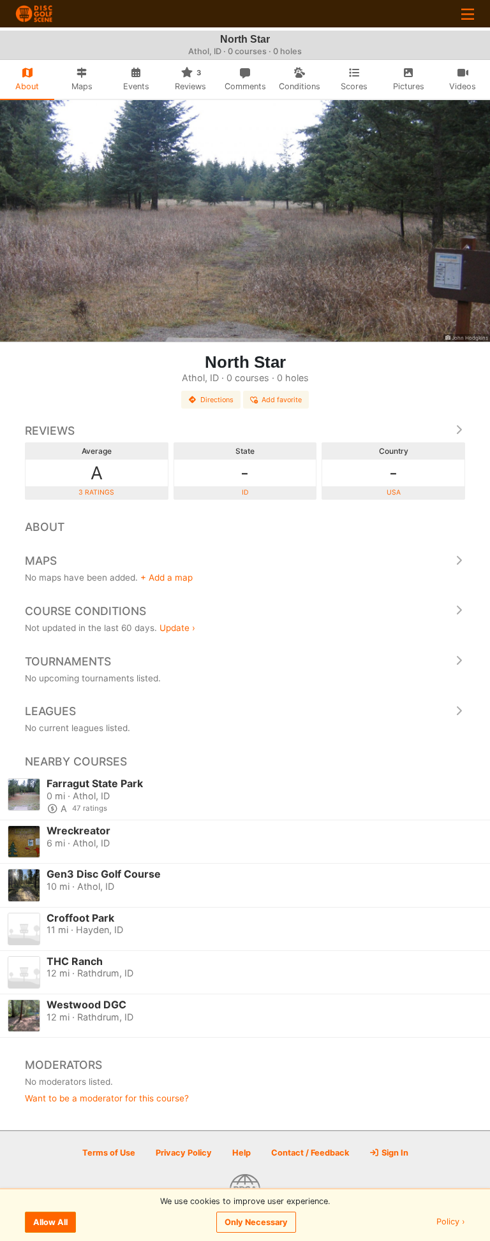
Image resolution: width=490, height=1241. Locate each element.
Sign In (394, 1153)
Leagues (50, 711)
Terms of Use (108, 1153)
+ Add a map (166, 577)
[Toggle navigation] (468, 14)
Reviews (50, 430)
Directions (217, 399)
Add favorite (282, 399)
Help (241, 1153)
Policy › (450, 1222)
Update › (177, 628)
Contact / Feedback (310, 1153)
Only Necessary (256, 1222)
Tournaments (68, 661)
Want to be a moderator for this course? (107, 1098)
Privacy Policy (184, 1153)
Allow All (50, 1222)
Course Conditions (85, 611)
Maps (41, 560)
